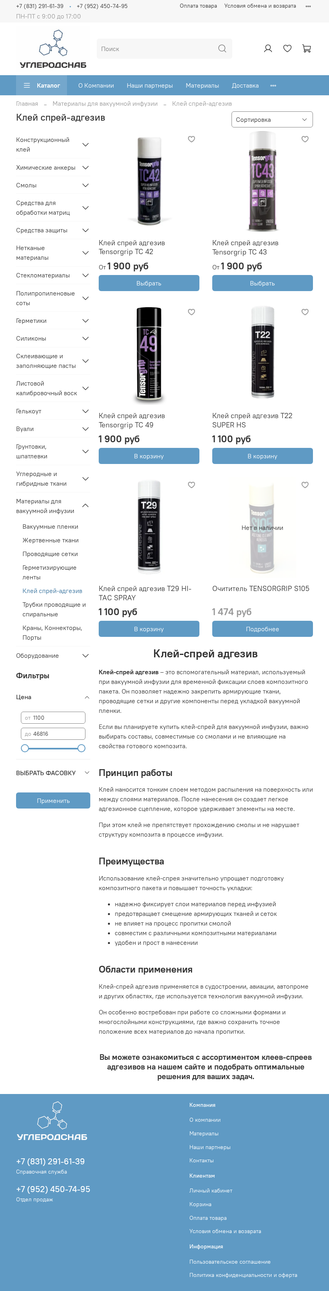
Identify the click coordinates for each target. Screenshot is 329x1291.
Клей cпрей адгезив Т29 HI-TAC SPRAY (145, 593)
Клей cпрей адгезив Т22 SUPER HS (252, 420)
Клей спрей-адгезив (52, 591)
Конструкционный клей (42, 144)
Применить (53, 800)
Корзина (200, 1204)
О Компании (96, 85)
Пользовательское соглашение (230, 1261)
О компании (205, 1119)
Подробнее (262, 629)
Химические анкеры (45, 167)
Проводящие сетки (50, 554)
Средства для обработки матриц (43, 207)
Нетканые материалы (32, 252)
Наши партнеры (150, 85)
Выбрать (148, 283)
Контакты (201, 1160)
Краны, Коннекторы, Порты (52, 632)
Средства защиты (41, 230)
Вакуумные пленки (50, 526)
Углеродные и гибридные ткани (41, 478)
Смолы (26, 185)
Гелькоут (28, 411)
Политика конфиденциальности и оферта (243, 1275)
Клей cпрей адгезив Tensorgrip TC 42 (132, 247)
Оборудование (37, 655)
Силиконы (31, 338)
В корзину (149, 456)
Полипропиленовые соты (45, 298)
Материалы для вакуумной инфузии (105, 103)
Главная (27, 103)
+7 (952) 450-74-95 (102, 6)
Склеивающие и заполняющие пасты (46, 360)
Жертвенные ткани (50, 540)
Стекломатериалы (43, 275)
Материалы (202, 85)
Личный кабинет (210, 1190)
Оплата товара (198, 5)
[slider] (25, 748)
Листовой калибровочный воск (46, 388)
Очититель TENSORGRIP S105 (260, 588)
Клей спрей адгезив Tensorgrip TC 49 (132, 420)
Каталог (48, 85)
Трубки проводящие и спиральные (54, 609)
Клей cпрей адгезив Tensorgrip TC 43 (245, 247)
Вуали (25, 429)
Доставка (245, 85)
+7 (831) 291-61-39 (39, 6)
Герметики (31, 320)
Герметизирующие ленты (49, 572)
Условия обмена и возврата (260, 5)
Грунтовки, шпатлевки (31, 451)
